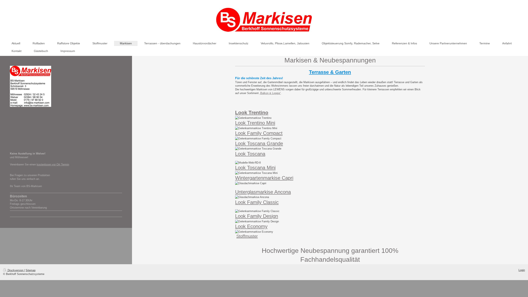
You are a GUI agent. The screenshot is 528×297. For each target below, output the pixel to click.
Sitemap (30, 270)
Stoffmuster (247, 236)
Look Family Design (256, 216)
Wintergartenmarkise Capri (264, 178)
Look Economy (251, 226)
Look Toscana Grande (259, 143)
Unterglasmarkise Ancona (263, 192)
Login (522, 270)
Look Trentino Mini (255, 123)
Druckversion (15, 270)
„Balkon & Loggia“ (270, 93)
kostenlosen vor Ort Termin (53, 164)
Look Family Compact (259, 133)
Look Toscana (250, 154)
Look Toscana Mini (255, 167)
